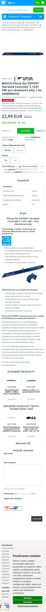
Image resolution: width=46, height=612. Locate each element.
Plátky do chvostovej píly (11, 25)
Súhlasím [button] (28, 598)
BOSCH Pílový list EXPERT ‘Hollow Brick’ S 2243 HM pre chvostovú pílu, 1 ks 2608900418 (11, 394)
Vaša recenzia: (10, 463)
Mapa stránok (8, 577)
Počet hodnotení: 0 (20, 97)
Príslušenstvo (30, 23)
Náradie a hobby (16, 23)
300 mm (7, 150)
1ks (5, 160)
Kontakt (5, 560)
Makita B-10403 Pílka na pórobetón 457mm (31, 391)
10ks (15, 160)
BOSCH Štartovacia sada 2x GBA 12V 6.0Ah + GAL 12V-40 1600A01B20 (31, 430)
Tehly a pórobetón (31, 25)
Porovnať (40, 131)
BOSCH (11, 137)
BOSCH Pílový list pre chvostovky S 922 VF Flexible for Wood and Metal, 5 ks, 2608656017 (12, 431)
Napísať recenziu (36, 97)
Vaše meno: (8, 454)
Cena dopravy (8, 548)
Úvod (4, 23)
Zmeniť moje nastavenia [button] (28, 606)
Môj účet (6, 594)
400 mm (20, 150)
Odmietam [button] (27, 602)
